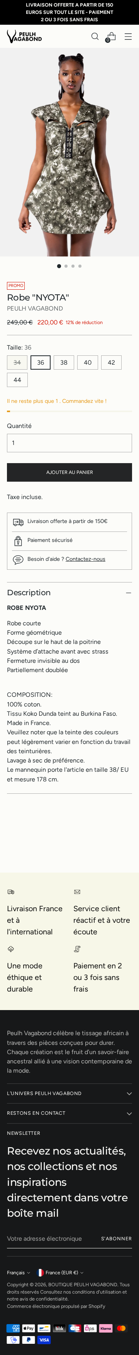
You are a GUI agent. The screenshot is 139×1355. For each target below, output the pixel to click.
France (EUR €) (62, 1272)
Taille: (19, 347)
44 (17, 380)
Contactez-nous (85, 558)
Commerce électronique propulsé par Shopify (56, 1306)
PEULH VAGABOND (35, 308)
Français (16, 1272)
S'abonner (116, 1238)
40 (88, 362)
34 (17, 362)
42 (111, 362)
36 (40, 362)
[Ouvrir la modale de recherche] (95, 36)
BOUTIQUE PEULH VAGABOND (82, 1284)
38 (64, 362)
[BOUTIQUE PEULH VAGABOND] (24, 36)
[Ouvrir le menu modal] (128, 36)
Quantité (19, 426)
